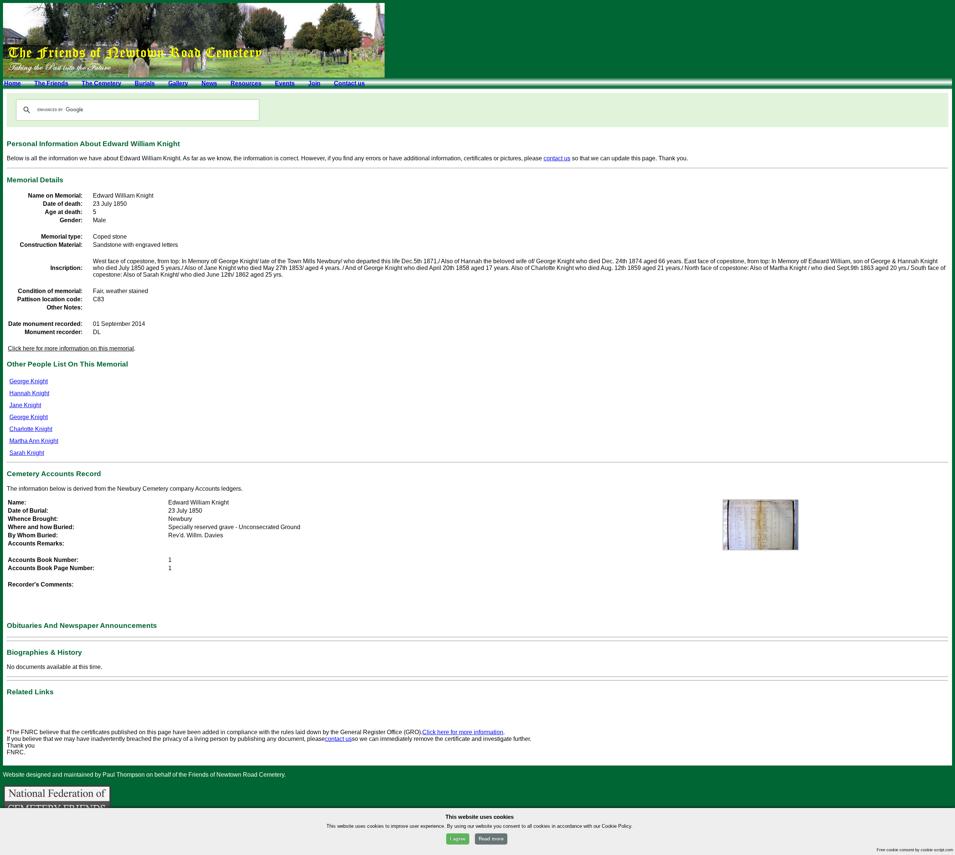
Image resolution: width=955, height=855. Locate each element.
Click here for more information (462, 732)
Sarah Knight (26, 453)
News (209, 83)
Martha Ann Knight (33, 441)
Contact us (349, 83)
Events (285, 83)
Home (12, 83)
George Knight (28, 381)
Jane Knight (25, 405)
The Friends (51, 83)
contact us (557, 158)
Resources (246, 83)
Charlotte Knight (30, 429)
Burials (145, 83)
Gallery (178, 83)
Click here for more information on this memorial (71, 348)
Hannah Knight (29, 393)
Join (314, 83)
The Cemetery (101, 83)
